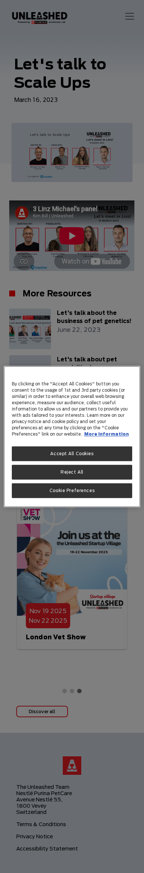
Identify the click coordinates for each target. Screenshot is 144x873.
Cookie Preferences (72, 490)
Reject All (72, 472)
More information (106, 434)
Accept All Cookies (71, 453)
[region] (72, 436)
